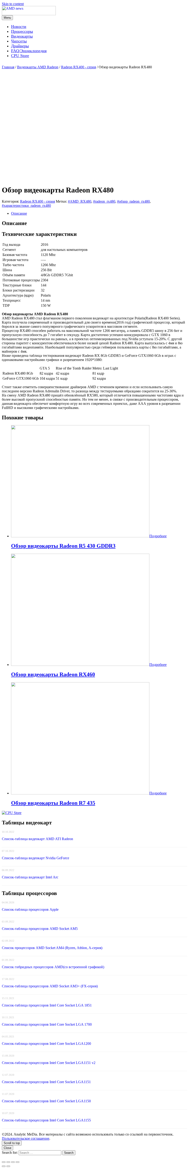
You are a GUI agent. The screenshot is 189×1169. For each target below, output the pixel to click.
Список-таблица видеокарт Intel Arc (30, 877)
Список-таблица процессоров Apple (30, 909)
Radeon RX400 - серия (78, 67)
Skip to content (13, 4)
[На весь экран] (13, 1162)
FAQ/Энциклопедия (29, 50)
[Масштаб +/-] (17, 1162)
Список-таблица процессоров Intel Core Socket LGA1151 (46, 1082)
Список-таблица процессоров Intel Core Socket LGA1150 (46, 1101)
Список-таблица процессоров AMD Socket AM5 (40, 929)
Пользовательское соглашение (25, 1138)
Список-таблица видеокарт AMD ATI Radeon (37, 839)
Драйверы (20, 46)
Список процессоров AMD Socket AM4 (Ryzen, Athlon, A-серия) (52, 948)
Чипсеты (19, 41)
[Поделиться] (8, 1162)
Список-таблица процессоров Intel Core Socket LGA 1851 (47, 1005)
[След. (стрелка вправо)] (8, 1166)
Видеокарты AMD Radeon (37, 67)
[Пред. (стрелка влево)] (4, 1166)
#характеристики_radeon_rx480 (26, 205)
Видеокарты (22, 36)
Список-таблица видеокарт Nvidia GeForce (35, 858)
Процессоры (22, 31)
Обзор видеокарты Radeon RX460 (53, 674)
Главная (8, 67)
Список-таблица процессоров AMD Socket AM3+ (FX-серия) (50, 986)
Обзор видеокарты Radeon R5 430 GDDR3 (63, 546)
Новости (18, 26)
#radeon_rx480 (104, 201)
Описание (19, 213)
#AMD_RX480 (79, 201)
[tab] (99, 213)
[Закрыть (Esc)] (4, 1162)
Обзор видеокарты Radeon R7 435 (53, 803)
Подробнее (158, 536)
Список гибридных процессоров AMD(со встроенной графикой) (53, 967)
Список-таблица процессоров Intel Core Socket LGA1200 (46, 1044)
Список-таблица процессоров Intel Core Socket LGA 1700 (47, 1024)
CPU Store (20, 55)
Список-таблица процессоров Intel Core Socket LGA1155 (46, 1120)
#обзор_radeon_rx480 (133, 201)
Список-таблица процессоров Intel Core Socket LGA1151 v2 (48, 1063)
